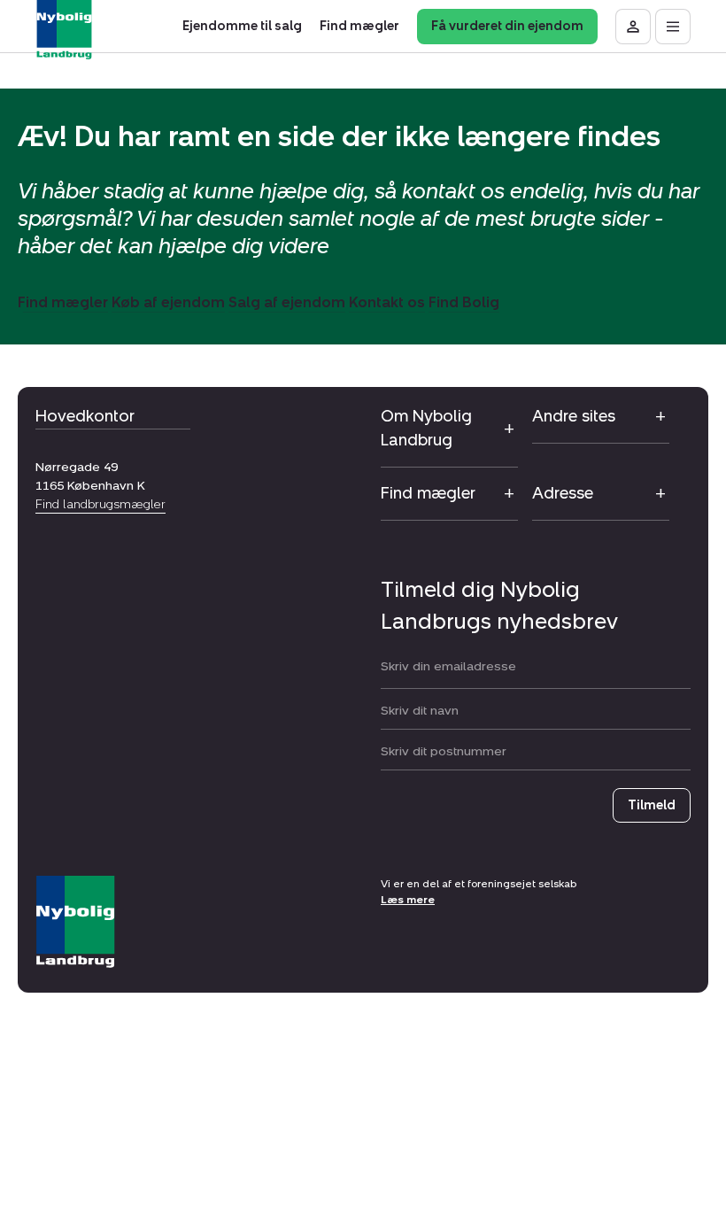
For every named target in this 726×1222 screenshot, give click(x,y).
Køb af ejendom (168, 302)
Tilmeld (652, 805)
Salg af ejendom (286, 302)
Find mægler (63, 302)
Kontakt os (387, 302)
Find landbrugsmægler (100, 504)
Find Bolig (464, 302)
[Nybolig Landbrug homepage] (75, 922)
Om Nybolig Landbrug (426, 428)
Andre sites (573, 416)
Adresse (562, 493)
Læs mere (408, 899)
